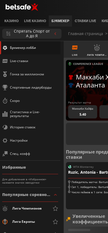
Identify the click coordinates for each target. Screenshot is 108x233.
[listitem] (11, 21)
